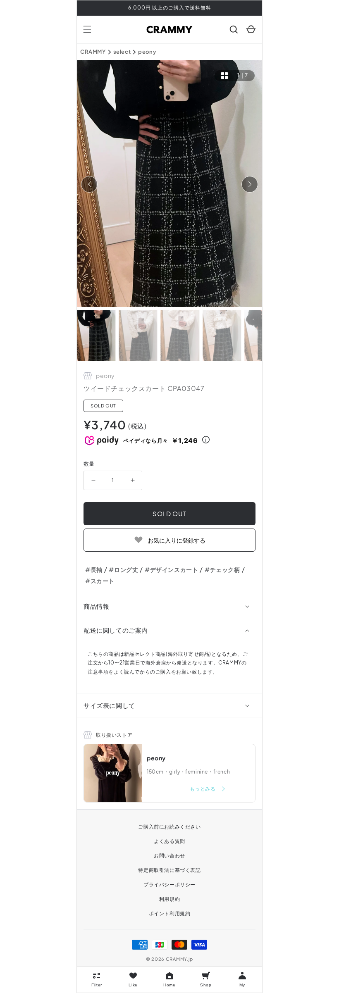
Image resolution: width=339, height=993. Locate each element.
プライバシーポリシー (169, 884)
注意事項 (98, 672)
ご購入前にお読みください (169, 827)
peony (147, 51)
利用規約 (169, 899)
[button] (87, 29)
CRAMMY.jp (179, 959)
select (122, 51)
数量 (89, 463)
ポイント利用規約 (170, 913)
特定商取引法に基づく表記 (169, 870)
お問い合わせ (169, 856)
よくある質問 (169, 841)
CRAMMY (93, 51)
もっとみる (203, 789)
